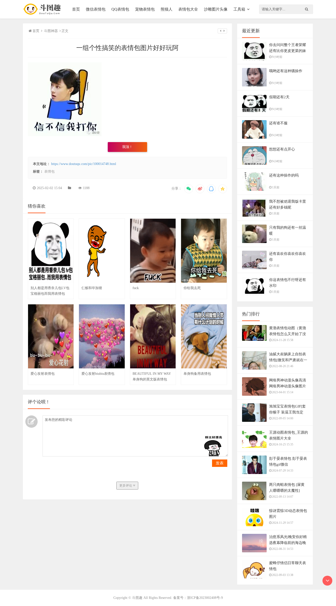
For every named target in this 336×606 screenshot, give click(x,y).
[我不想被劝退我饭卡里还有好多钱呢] (254, 213)
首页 (76, 9)
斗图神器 (51, 31)
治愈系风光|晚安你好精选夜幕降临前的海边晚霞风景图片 (288, 543)
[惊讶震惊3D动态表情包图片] (254, 522)
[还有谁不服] (254, 135)
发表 (220, 463)
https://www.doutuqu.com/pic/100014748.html (83, 164)
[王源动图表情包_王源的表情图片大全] (254, 444)
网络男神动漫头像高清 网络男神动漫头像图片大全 (287, 386)
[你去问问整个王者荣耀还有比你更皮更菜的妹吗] (254, 56)
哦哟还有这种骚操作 (285, 71)
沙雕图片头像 (216, 9)
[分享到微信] (188, 188)
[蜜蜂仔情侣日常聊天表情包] (254, 574)
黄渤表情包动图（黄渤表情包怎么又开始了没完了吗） (287, 334)
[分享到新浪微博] (200, 188)
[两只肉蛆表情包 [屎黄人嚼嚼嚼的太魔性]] (254, 496)
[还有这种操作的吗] (254, 187)
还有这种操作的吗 (284, 175)
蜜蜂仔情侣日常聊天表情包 (287, 566)
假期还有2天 (279, 97)
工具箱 (239, 9)
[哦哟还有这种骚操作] (254, 83)
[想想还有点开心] (254, 160)
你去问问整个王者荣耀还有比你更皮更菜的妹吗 (287, 51)
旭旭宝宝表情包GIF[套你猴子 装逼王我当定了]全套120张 (287, 412)
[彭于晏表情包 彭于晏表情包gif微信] (254, 467)
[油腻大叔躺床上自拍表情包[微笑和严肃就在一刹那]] (254, 366)
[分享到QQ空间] (222, 188)
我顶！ (127, 147)
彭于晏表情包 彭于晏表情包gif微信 (288, 461)
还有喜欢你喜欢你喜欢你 (287, 257)
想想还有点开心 (282, 149)
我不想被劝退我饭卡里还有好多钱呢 (287, 204)
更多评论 (126, 485)
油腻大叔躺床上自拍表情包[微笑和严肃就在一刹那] (288, 360)
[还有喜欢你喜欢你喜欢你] (254, 265)
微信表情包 (96, 9)
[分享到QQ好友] (211, 188)
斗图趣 (137, 598)
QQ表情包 (120, 9)
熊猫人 (166, 9)
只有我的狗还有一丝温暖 (287, 230)
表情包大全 (188, 9)
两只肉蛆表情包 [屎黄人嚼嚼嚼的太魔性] (287, 487)
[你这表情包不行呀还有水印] (254, 291)
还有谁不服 (278, 123)
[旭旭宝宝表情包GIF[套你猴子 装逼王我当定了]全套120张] (254, 418)
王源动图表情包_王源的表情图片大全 (288, 435)
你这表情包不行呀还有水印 (287, 283)
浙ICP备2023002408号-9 (205, 598)
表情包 (49, 171)
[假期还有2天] (254, 105)
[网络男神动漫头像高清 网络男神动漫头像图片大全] (254, 392)
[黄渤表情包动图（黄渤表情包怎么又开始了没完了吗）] (254, 335)
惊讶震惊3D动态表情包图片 (288, 514)
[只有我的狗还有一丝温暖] (254, 239)
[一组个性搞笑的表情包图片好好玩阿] (65, 135)
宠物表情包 (145, 9)
